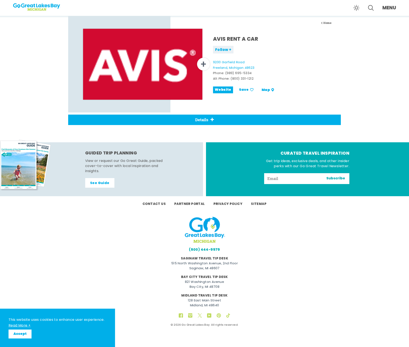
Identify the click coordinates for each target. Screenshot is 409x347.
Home (327, 23)
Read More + (19, 325)
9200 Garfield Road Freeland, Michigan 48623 (234, 65)
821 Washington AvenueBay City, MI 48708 (204, 284)
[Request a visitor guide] (25, 165)
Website (223, 90)
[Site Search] (371, 8)
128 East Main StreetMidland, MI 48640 (204, 303)
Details (201, 119)
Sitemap (258, 204)
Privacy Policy (228, 204)
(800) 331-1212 (241, 79)
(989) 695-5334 (238, 73)
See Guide (99, 183)
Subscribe (335, 178)
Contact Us (154, 204)
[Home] (44, 5)
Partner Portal (189, 204)
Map (266, 90)
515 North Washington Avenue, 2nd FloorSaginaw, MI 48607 (204, 266)
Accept (20, 334)
